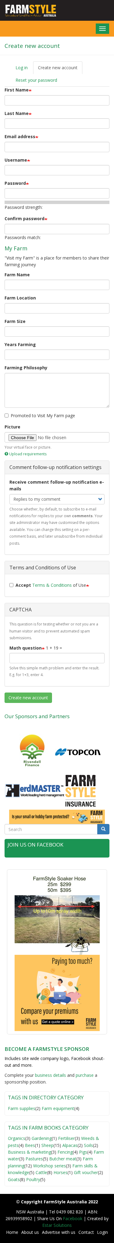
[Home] (28, 10)
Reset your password (36, 80)
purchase (85, 1075)
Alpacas (70, 1145)
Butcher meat (62, 1159)
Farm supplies (21, 1108)
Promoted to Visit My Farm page (43, 415)
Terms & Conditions (52, 585)
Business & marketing (29, 1152)
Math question (25, 648)
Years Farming (20, 344)
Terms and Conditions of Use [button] (42, 567)
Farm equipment (58, 1108)
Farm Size (15, 321)
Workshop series (49, 1166)
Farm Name (17, 275)
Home (12, 1232)
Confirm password (24, 218)
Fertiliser (66, 1138)
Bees (30, 1145)
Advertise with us (58, 1232)
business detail (49, 1075)
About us (30, 1232)
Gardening (42, 1138)
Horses (60, 1172)
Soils (88, 1145)
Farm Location (20, 298)
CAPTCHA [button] (20, 609)
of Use (51, 585)
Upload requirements (28, 454)
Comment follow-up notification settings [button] (55, 467)
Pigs (83, 1152)
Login (102, 1232)
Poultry (33, 1179)
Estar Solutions (57, 1225)
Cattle (41, 1172)
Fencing (65, 1152)
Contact (86, 1232)
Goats (14, 1179)
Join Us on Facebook (35, 844)
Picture (12, 427)
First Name (17, 90)
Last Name (17, 113)
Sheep (47, 1145)
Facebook (73, 1218)
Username (16, 160)
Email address (20, 136)
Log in (22, 67)
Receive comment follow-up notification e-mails (56, 485)
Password (15, 183)
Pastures (34, 1159)
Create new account (60, 69)
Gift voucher (86, 1172)
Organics (16, 1138)
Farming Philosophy (26, 368)
